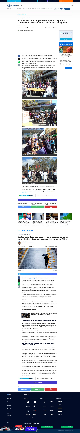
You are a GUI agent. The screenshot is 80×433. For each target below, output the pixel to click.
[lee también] (26, 315)
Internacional (19, 8)
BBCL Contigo (50, 8)
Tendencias (34, 8)
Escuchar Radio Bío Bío (66, 1)
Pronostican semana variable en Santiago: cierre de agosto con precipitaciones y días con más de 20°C (44, 314)
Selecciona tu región (13, 1)
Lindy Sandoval (24, 241)
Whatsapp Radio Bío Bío (67, 426)
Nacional (13, 8)
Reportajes (9, 419)
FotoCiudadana (22, 25)
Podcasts (9, 8)
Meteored (32, 278)
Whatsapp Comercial (48, 426)
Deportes (29, 8)
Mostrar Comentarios (38, 199)
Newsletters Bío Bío (42, 1)
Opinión (38, 8)
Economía (24, 8)
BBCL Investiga (43, 8)
